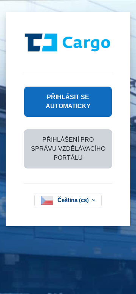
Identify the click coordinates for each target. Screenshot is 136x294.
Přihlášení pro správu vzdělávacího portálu (68, 148)
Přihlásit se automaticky (68, 101)
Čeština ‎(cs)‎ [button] (73, 200)
